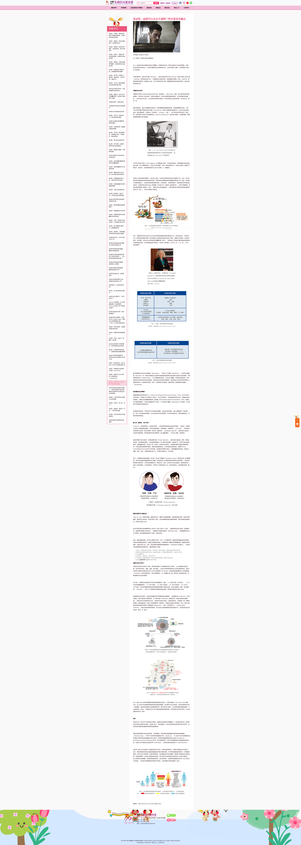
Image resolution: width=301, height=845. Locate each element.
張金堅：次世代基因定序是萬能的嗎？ (117, 415)
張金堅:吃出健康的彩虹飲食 (116, 111)
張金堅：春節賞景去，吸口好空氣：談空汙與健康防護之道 (117, 364)
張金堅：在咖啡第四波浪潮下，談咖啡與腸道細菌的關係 (117, 350)
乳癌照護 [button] (123, 7)
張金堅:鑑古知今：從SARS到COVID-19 (117, 238)
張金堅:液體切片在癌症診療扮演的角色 (116, 156)
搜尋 (156, 3)
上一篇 (136, 65)
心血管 (167, 724)
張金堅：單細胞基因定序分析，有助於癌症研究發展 (116, 179)
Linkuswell (147, 842)
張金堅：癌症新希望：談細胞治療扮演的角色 (117, 327)
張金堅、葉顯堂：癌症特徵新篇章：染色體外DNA (117, 42)
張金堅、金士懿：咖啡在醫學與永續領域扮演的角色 (117, 84)
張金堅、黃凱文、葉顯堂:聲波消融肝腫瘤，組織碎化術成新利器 (117, 56)
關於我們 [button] (113, 7)
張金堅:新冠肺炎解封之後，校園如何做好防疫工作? (116, 280)
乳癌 (142, 58)
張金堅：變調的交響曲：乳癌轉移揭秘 (117, 150)
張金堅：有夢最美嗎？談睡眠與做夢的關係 (117, 127)
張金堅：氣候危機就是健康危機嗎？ (117, 206)
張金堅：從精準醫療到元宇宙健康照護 (117, 167)
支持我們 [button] (186, 7)
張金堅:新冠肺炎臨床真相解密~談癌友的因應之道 (116, 244)
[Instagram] (184, 2)
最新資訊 (149, 7)
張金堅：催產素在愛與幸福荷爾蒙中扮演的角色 (117, 215)
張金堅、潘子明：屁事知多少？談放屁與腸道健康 (116, 116)
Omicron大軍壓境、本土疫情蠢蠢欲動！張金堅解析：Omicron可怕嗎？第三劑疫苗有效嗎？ (117, 305)
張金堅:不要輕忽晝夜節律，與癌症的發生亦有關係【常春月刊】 (117, 357)
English (175, 3)
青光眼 (156, 704)
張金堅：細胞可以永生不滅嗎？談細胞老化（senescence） (116, 376)
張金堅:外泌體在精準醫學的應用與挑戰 (116, 122)
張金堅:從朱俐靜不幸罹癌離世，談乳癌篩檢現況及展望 (116, 345)
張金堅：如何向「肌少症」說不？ (117, 404)
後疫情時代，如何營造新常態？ (116, 286)
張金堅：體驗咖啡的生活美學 (117, 210)
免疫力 (152, 724)
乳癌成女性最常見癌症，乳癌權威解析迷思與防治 (117, 89)
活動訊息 (158, 7)
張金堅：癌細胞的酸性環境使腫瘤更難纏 (117, 185)
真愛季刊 (162, 3)
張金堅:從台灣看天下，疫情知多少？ (116, 297)
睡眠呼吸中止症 (144, 559)
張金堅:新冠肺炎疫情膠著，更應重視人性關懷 (116, 263)
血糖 (174, 442)
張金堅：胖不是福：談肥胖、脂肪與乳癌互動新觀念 (117, 145)
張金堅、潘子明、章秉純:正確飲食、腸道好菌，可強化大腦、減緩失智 (117, 77)
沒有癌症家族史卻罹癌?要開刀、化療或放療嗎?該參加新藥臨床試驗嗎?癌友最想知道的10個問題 (116, 390)
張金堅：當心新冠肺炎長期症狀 (117, 291)
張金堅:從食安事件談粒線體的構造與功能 (116, 200)
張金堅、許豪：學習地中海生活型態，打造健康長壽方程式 (117, 221)
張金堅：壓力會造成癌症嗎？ (117, 140)
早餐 (182, 165)
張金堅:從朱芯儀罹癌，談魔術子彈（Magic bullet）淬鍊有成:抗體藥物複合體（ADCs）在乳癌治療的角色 (117, 320)
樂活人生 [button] (176, 7)
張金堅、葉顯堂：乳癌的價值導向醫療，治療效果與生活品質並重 (117, 64)
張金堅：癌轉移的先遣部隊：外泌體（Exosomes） (117, 369)
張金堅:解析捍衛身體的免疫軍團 (116, 421)
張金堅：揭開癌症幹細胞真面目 (117, 333)
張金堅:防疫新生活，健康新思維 (116, 274)
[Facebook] (180, 2)
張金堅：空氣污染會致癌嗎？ (117, 189)
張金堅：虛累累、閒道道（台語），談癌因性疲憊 (117, 409)
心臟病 (178, 411)
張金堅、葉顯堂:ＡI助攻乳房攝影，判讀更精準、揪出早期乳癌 (117, 48)
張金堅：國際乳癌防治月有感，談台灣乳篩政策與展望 (116, 173)
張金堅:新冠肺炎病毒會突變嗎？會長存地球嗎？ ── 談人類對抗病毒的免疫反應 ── (117, 256)
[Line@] (191, 2)
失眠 (182, 519)
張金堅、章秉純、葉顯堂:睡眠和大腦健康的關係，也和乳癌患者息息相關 (117, 35)
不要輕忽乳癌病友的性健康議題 (117, 106)
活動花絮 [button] (166, 7)
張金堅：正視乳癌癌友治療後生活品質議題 (117, 398)
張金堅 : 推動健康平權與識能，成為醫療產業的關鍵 (116, 70)
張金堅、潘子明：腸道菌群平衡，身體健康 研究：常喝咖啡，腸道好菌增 (117, 134)
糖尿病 (162, 724)
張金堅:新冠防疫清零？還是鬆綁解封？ (116, 312)
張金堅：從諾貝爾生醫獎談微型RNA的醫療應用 (117, 162)
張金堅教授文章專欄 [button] (136, 7)
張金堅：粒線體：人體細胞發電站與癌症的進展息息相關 (117, 232)
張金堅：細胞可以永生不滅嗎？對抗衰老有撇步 (116, 383)
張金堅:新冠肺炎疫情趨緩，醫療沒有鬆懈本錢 (116, 249)
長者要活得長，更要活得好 (116, 102)
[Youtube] (187, 2)
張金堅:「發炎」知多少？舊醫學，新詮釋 (116, 339)
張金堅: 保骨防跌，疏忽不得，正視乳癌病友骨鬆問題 (116, 194)
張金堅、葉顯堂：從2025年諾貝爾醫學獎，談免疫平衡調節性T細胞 (117, 96)
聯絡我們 (168, 3)
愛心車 (297, 425)
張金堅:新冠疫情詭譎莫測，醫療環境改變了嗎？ (116, 268)
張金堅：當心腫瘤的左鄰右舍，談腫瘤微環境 (116, 227)
